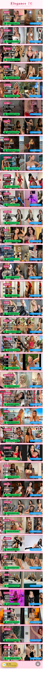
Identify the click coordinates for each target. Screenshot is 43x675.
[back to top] (38, 663)
